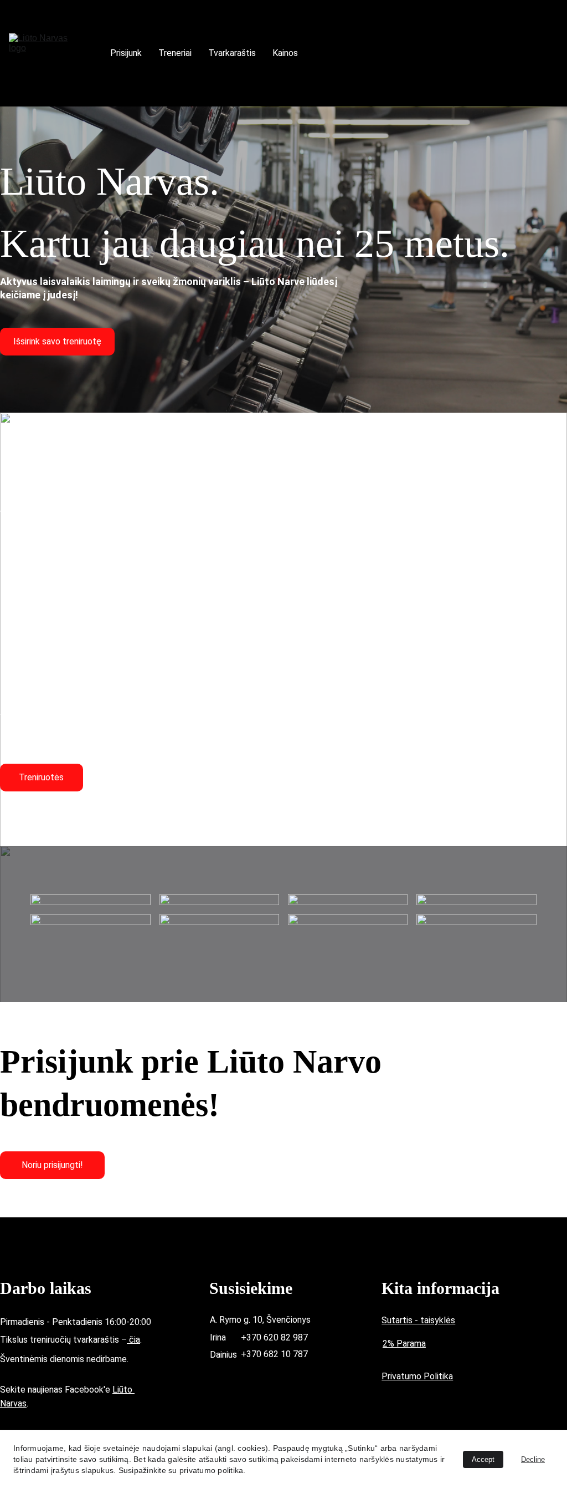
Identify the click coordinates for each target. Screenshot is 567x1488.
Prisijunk (126, 53)
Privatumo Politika (417, 1376)
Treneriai (175, 53)
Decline (533, 1459)
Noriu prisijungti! (52, 1165)
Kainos (285, 53)
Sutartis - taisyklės (418, 1320)
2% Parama (404, 1343)
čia (133, 1339)
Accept (483, 1459)
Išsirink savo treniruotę (57, 341)
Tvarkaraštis (232, 53)
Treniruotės (41, 777)
